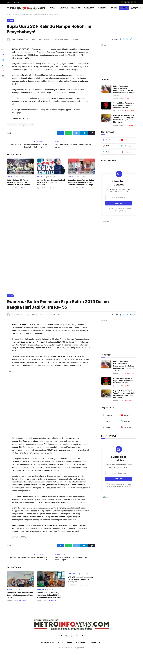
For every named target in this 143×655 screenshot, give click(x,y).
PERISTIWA (102, 8)
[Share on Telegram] (130, 39)
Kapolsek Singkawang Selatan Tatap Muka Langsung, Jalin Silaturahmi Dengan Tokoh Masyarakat (124, 118)
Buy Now (16, 2)
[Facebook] (3, 54)
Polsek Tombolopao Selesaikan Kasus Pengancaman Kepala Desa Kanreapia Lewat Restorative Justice (124, 90)
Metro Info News (18, 39)
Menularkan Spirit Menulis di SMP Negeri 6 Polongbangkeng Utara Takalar (20, 595)
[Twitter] (3, 60)
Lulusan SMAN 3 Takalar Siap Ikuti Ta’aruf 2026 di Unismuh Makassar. (51, 182)
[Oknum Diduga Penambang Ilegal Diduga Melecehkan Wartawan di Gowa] (106, 105)
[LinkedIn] (3, 65)
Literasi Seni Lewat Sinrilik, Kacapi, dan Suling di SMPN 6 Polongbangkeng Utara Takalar (49, 595)
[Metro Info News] (27, 8)
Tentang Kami (80, 642)
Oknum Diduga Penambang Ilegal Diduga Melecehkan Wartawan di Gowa (123, 105)
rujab (31, 125)
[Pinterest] (3, 70)
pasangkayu (23, 125)
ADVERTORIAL (72, 574)
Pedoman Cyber (95, 642)
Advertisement (47, 642)
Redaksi (60, 642)
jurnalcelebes (12, 125)
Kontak (69, 642)
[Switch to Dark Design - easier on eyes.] (132, 8)
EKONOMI (64, 8)
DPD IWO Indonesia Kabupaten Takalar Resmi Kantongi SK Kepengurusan (80, 579)
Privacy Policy (119, 211)
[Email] (3, 76)
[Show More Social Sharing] (134, 39)
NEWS (52, 8)
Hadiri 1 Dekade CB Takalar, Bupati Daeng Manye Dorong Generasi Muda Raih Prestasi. (19, 182)
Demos (9, 2)
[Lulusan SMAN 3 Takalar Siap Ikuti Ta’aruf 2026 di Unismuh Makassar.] (51, 166)
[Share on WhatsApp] (124, 39)
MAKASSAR (10, 589)
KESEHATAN (76, 8)
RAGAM (125, 8)
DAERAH (10, 20)
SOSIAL (114, 8)
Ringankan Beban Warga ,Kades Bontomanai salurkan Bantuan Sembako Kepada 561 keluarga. (81, 182)
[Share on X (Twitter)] (127, 39)
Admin (82, 648)
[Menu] (8, 8)
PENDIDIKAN (89, 8)
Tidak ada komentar (62, 39)
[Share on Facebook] (120, 39)
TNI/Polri (137, 8)
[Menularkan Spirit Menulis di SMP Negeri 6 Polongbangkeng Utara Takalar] (20, 579)
